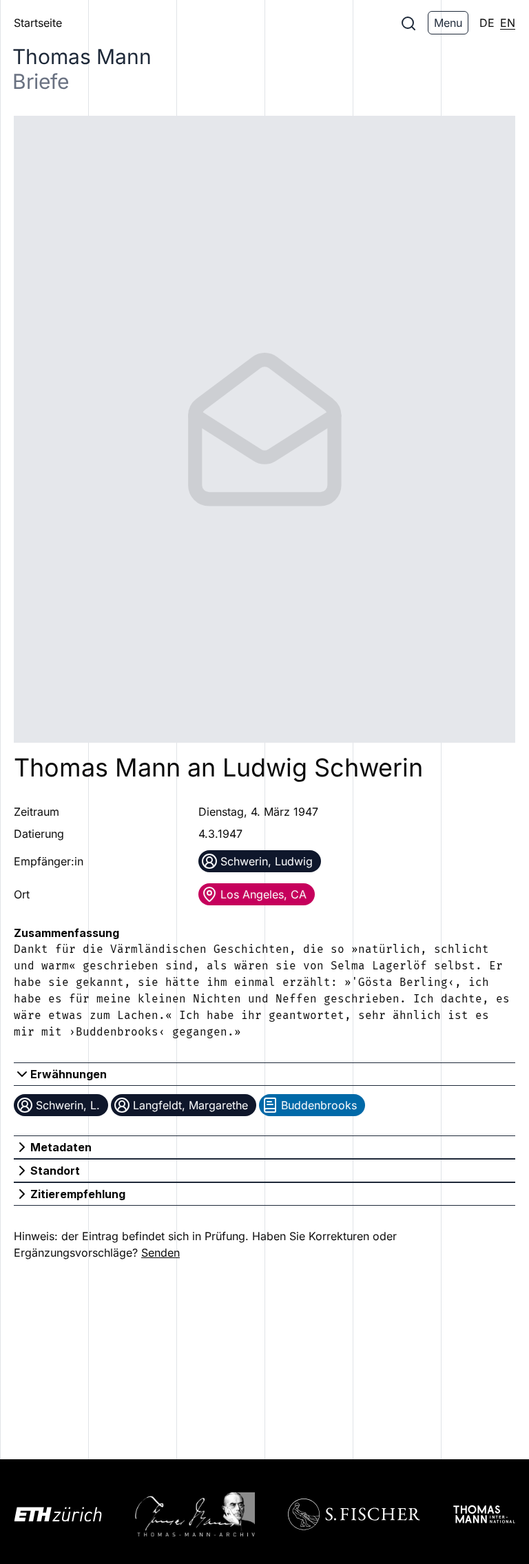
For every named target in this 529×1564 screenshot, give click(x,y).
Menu (448, 23)
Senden (160, 1252)
